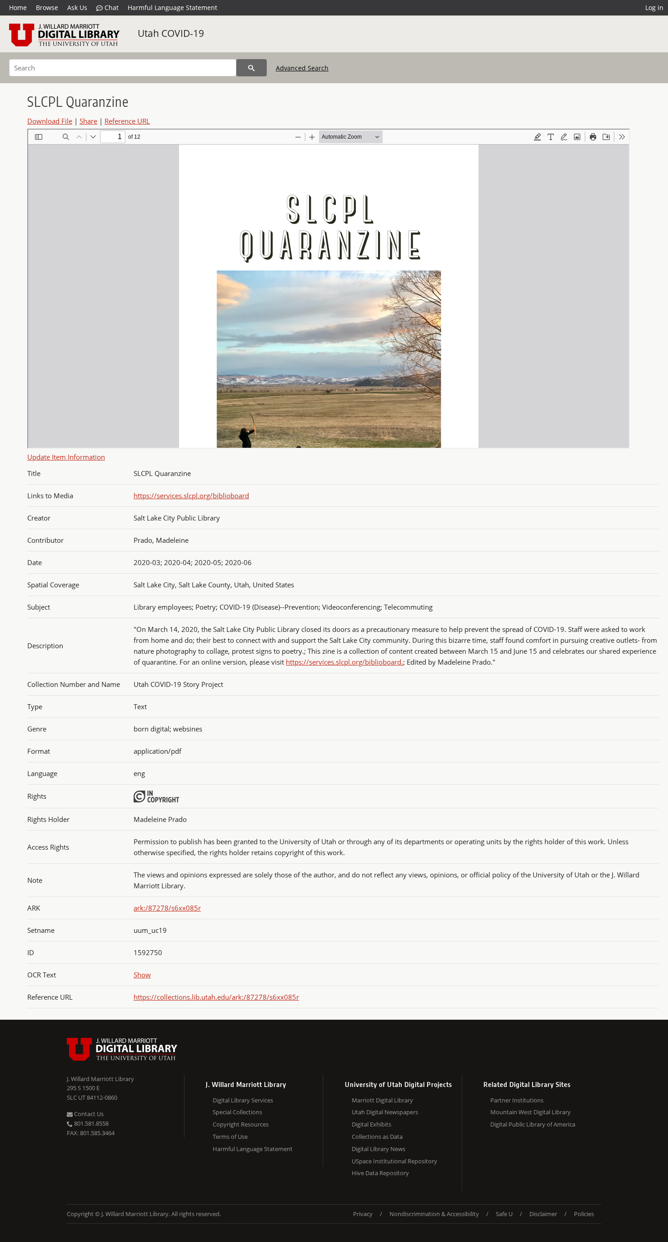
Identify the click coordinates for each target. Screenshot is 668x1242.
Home (18, 7)
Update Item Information (66, 456)
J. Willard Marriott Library (100, 1079)
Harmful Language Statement (172, 7)
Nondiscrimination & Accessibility (434, 1214)
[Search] (251, 67)
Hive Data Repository (380, 1173)
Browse (47, 7)
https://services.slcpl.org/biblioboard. (344, 661)
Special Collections (237, 1112)
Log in (654, 7)
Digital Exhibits (371, 1124)
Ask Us (77, 7)
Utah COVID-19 (171, 33)
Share (88, 120)
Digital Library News (378, 1149)
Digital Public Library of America (532, 1124)
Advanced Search (302, 68)
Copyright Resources (241, 1124)
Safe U (504, 1214)
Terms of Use (230, 1136)
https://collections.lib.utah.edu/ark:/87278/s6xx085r (216, 997)
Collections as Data (377, 1136)
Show (142, 974)
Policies (584, 1214)
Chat (111, 7)
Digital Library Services (243, 1100)
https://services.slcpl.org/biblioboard (191, 495)
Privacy (363, 1214)
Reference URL (127, 120)
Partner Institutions (516, 1100)
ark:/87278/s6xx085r (167, 907)
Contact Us (88, 1114)
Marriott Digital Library (382, 1100)
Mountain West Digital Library (530, 1112)
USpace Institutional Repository (394, 1161)
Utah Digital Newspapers (385, 1112)
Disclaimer (543, 1214)
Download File (49, 120)
